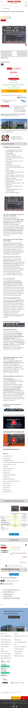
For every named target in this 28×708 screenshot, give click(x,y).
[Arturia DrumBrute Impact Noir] (2, 64)
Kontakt (8, 700)
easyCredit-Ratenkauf (6, 642)
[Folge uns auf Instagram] (14, 706)
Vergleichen (23, 562)
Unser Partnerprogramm (20, 642)
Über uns (3, 633)
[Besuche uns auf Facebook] (12, 706)
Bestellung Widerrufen (6, 658)
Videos (2, 649)
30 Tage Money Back (6, 640)
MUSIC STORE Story (5, 644)
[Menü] (9, 660)
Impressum (12, 700)
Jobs (15, 644)
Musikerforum (3, 700)
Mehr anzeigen (13, 534)
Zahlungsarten (4, 651)
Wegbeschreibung (18, 656)
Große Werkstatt (5, 646)
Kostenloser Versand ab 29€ (21, 636)
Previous (2, 33)
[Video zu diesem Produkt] (14, 53)
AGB (14, 701)
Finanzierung (17, 640)
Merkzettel (14, 577)
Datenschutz (16, 700)
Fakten (16, 633)
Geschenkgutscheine (6, 656)
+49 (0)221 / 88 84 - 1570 (17, 138)
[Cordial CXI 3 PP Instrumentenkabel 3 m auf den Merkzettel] (26, 545)
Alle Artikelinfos (4, 57)
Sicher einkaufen (18, 651)
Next (25, 33)
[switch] (8, 661)
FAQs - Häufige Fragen (6, 636)
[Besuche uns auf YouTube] (16, 706)
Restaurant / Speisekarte (20, 646)
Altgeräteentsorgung (8, 583)
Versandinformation (19, 649)
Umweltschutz (17, 653)
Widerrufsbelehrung (23, 700)
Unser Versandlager (5, 653)
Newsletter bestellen (13, 617)
